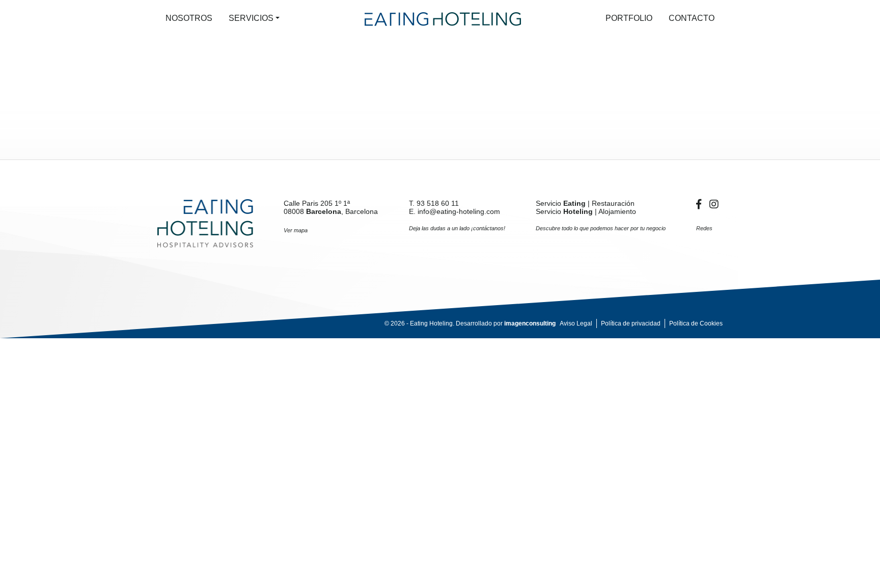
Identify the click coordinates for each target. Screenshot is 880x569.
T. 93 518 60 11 (434, 203)
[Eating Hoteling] (205, 223)
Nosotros (189, 18)
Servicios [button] (251, 18)
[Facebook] (700, 204)
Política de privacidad (631, 323)
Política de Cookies (696, 323)
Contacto (691, 18)
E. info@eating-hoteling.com (454, 211)
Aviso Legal (576, 323)
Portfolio (629, 18)
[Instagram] (714, 204)
